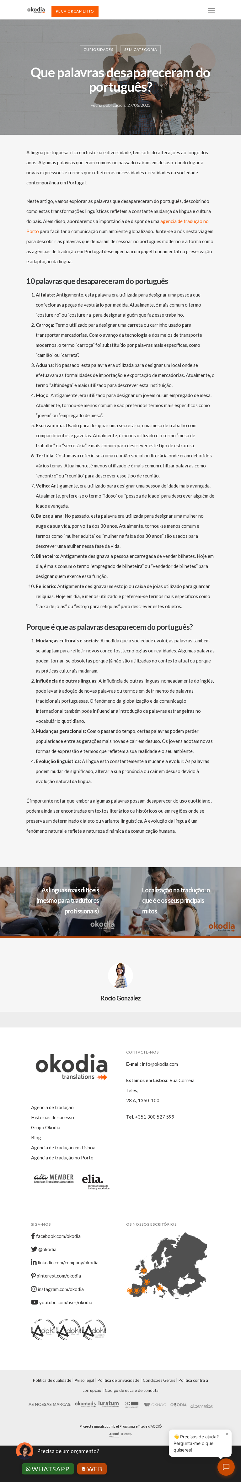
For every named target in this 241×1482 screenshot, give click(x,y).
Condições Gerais (159, 1380)
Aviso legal (84, 1380)
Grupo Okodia (45, 1127)
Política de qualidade (52, 1380)
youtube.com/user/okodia (65, 1302)
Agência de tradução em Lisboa (63, 1147)
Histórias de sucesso (52, 1117)
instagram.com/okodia (60, 1289)
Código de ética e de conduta (131, 1390)
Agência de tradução (52, 1107)
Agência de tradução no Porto (62, 1157)
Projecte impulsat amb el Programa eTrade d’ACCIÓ (121, 1426)
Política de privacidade (118, 1380)
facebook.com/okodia (58, 1236)
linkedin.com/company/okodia (68, 1262)
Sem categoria (140, 49)
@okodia (46, 1249)
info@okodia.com (160, 1064)
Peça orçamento (75, 11)
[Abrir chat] (226, 1467)
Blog (36, 1137)
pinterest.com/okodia (58, 1275)
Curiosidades (98, 49)
